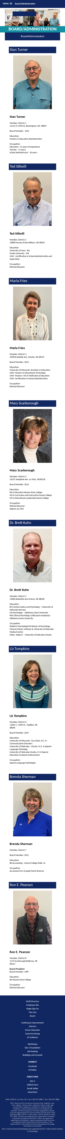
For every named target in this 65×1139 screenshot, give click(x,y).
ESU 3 (32, 1081)
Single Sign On (32, 1009)
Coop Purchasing (32, 1034)
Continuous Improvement (32, 1023)
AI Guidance (32, 1037)
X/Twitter (32, 1070)
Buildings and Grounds (32, 1055)
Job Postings (32, 1051)
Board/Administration (25, 4)
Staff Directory (32, 1001)
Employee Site (32, 1005)
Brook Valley (32, 1088)
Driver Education (32, 1030)
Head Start (32, 1092)
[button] (7, 3)
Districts (32, 1026)
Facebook (32, 1066)
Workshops (32, 1044)
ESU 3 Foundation (32, 1048)
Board (32, 1016)
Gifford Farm (32, 1085)
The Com (32, 1012)
